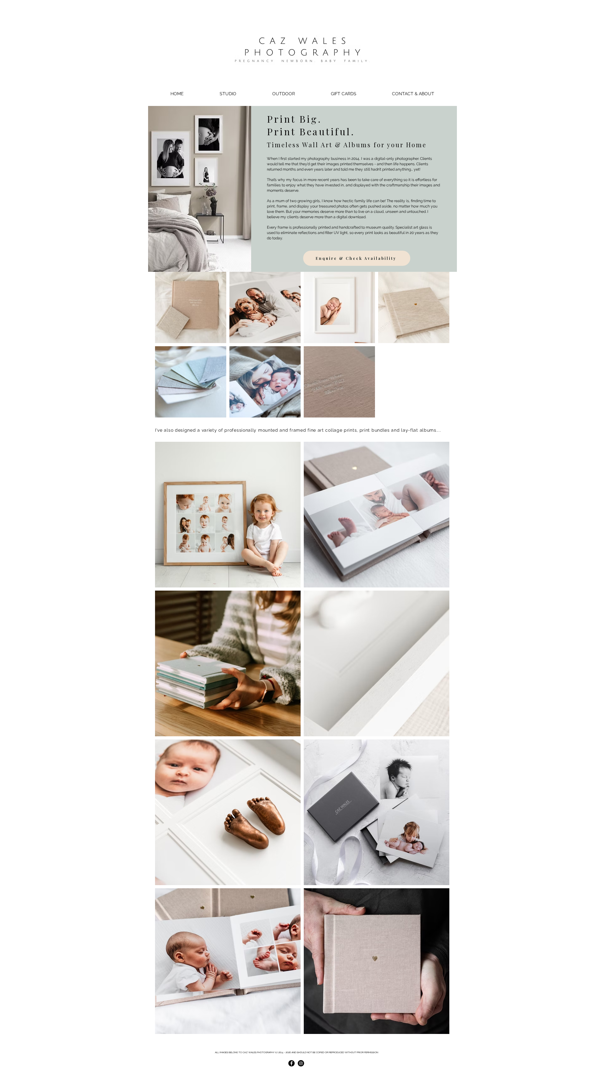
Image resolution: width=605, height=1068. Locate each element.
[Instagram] (301, 1063)
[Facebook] (291, 1063)
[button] (227, 93)
